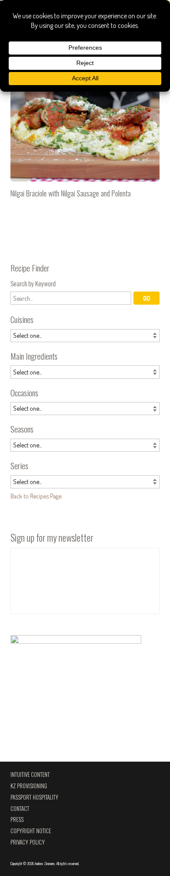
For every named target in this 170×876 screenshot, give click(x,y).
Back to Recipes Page (35, 496)
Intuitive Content (30, 774)
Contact (19, 808)
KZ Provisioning (28, 786)
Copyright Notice (30, 831)
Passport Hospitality (34, 797)
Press (17, 819)
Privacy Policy (27, 842)
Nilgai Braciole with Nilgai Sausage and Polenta (85, 137)
